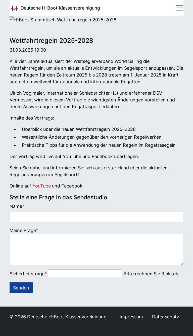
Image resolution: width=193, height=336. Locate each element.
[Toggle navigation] (179, 8)
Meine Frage (24, 230)
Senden (21, 287)
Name (17, 206)
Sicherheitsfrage (28, 273)
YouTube (41, 186)
